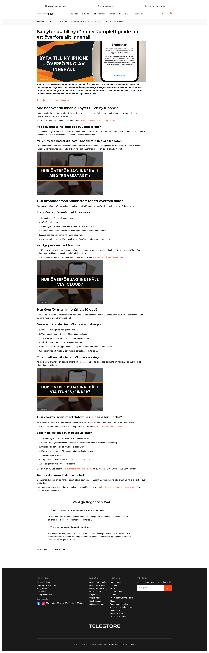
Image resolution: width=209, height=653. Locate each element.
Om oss (112, 14)
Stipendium (115, 610)
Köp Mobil (74, 14)
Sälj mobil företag (96, 604)
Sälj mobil (93, 595)
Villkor (112, 588)
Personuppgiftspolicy (119, 604)
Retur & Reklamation (119, 617)
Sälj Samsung (95, 601)
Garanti (113, 595)
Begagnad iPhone (97, 585)
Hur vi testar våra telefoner (121, 598)
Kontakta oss (139, 14)
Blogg (112, 601)
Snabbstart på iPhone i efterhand (109, 257)
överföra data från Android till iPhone (108, 427)
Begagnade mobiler (97, 582)
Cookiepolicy (125, 644)
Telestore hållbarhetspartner (122, 607)
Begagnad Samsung (98, 588)
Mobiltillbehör (99, 14)
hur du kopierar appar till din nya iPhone (118, 487)
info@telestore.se (44, 595)
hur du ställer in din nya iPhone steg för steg (96, 121)
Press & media (116, 613)
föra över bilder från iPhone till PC (77, 469)
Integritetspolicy (114, 644)
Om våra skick (116, 591)
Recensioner (124, 14)
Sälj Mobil (86, 14)
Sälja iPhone (94, 598)
